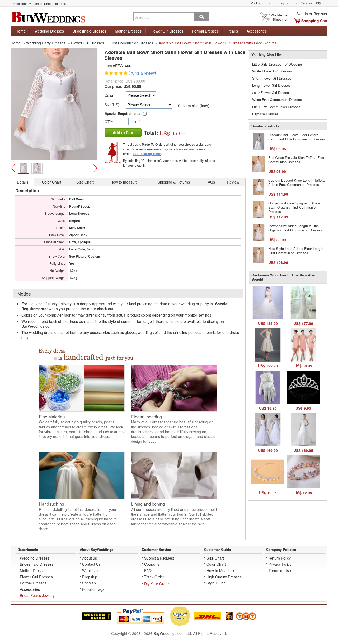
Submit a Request (159, 558)
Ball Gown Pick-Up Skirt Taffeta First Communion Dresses (296, 159)
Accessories (257, 31)
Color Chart (216, 564)
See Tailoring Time (146, 153)
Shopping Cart (314, 20)
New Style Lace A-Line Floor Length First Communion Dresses (295, 250)
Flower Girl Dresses (166, 31)
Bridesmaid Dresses (89, 31)
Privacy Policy (280, 564)
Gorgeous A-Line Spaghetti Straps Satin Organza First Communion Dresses (294, 207)
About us (89, 558)
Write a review (143, 73)
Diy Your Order (156, 583)
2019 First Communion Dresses (276, 106)
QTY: (109, 121)
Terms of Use (280, 570)
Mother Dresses (128, 31)
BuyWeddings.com (169, 633)
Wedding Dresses (49, 31)
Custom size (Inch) (193, 105)
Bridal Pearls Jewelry (37, 595)
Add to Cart (123, 132)
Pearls (232, 31)
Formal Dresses (205, 31)
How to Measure (220, 570)
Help (281, 3)
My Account (259, 3)
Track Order (154, 576)
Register (320, 13)
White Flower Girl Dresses (272, 71)
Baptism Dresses (265, 113)
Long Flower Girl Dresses (271, 85)
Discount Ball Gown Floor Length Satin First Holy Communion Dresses (296, 136)
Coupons (151, 564)
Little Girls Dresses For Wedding (277, 64)
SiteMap (89, 583)
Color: (110, 95)
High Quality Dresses (224, 576)
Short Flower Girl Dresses (272, 78)
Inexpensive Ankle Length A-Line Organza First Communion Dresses (295, 227)
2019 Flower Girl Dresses (271, 92)
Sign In (302, 13)
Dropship (89, 576)
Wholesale (91, 570)
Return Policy (280, 558)
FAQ (148, 570)
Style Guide (216, 583)
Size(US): (112, 104)
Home (21, 31)
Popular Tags (93, 589)
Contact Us (91, 564)
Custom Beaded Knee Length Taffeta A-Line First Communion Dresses (296, 182)
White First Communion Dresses (277, 99)
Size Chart (215, 558)
